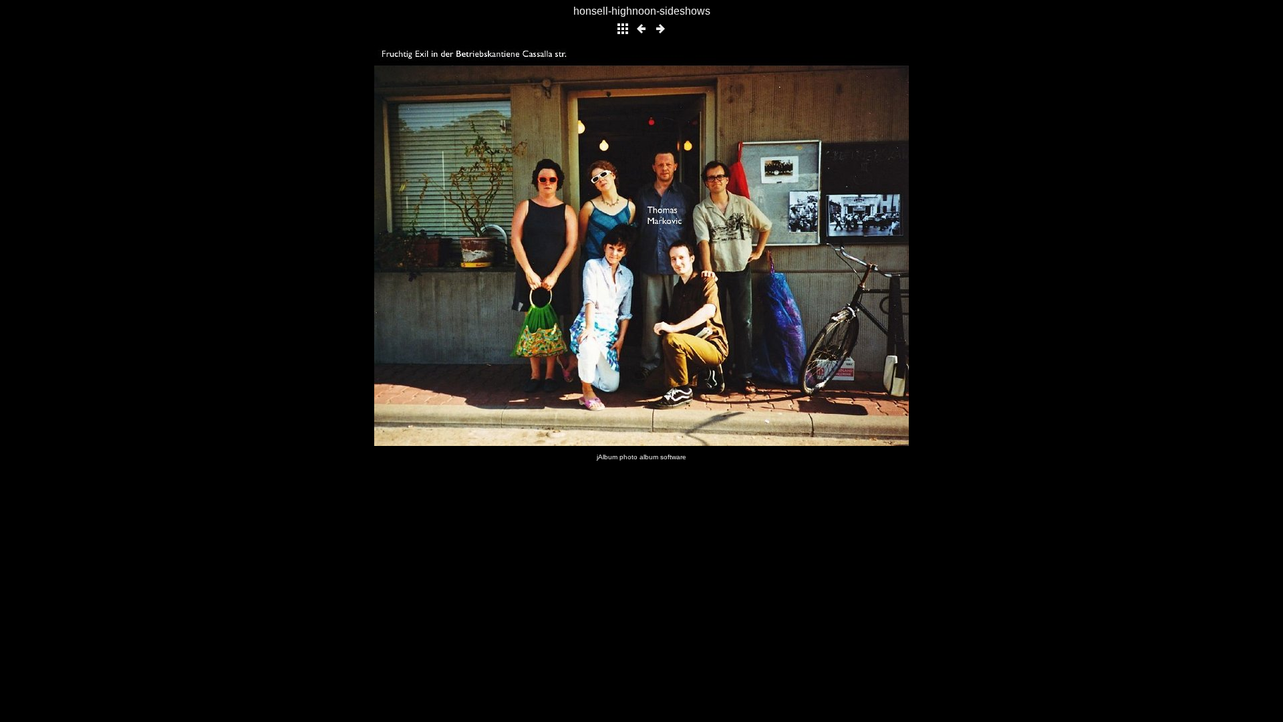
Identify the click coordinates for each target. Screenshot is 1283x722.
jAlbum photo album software (641, 457)
